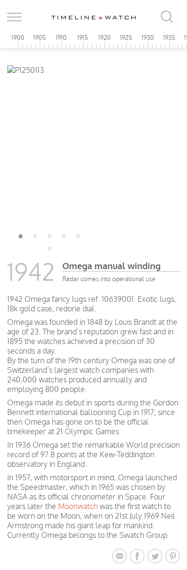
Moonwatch (78, 506)
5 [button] (78, 234)
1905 (39, 37)
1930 (147, 37)
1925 (126, 37)
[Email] (121, 556)
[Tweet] (156, 556)
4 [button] (64, 234)
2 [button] (35, 234)
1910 (61, 37)
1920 (104, 37)
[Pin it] (172, 556)
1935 (169, 37)
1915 (82, 37)
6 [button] (49, 247)
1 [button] (20, 234)
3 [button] (49, 234)
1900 (18, 37)
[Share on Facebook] (139, 556)
